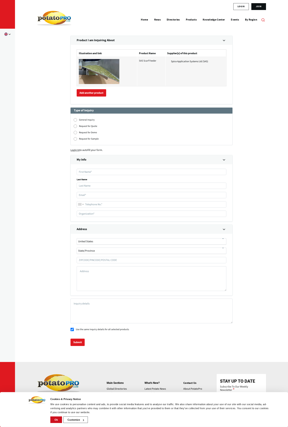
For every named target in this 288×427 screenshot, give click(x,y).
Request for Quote (88, 126)
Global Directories (117, 389)
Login (241, 6)
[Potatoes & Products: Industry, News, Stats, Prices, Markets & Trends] (54, 20)
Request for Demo (88, 132)
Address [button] (82, 229)
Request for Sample (89, 139)
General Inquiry (87, 120)
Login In (75, 150)
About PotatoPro (192, 389)
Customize (74, 419)
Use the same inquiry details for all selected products (102, 329)
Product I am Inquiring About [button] (96, 40)
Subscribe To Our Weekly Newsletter (234, 388)
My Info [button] (81, 159)
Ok (56, 419)
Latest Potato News (155, 389)
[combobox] (80, 204)
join (259, 6)
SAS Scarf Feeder (147, 61)
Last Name (82, 179)
